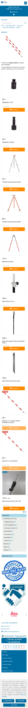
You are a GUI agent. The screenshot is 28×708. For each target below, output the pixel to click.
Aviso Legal (5, 655)
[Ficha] (14, 84)
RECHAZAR (21, 700)
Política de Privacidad (8, 670)
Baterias (6, 543)
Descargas (5, 667)
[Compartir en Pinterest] (21, 646)
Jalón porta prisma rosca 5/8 (11, 501)
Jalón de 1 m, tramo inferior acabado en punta (11, 421)
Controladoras (8, 531)
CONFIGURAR (8, 700)
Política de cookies (7, 658)
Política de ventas (7, 664)
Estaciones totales (10, 528)
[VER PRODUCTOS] (3, 518)
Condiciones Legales (7, 661)
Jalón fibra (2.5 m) (8, 301)
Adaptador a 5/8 (7, 102)
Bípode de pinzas (7, 261)
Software (6, 550)
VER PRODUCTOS (9, 518)
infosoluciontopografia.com (14, 9)
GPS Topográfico (10, 525)
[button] (14, 12)
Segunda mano (9, 522)
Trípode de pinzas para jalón (11, 182)
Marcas (7, 540)
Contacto (5, 651)
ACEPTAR (14, 705)
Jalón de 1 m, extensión (9, 461)
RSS (25, 512)
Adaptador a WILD (8, 142)
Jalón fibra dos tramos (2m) (11, 381)
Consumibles (7, 537)
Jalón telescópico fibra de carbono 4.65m (13, 342)
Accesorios (8, 534)
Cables (6, 547)
